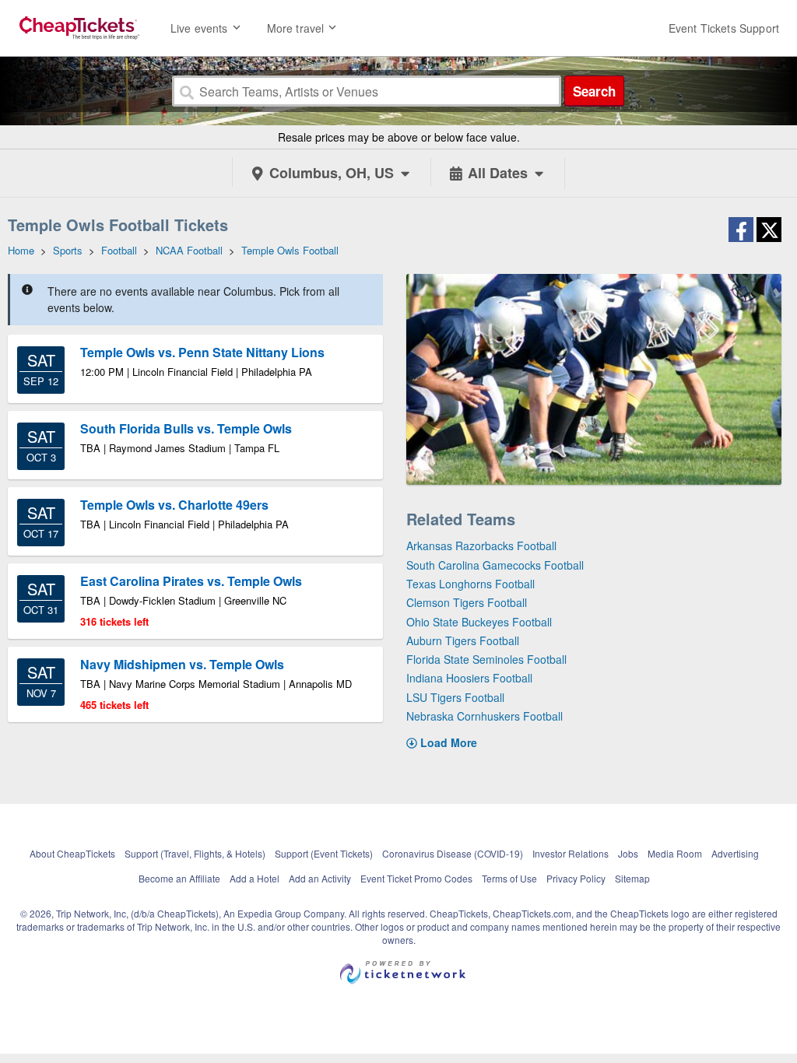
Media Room (675, 853)
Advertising (735, 853)
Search (594, 91)
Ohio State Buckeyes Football (479, 622)
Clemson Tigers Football (466, 602)
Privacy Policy (576, 878)
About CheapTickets (72, 853)
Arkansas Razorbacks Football (481, 545)
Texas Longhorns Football (470, 583)
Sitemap (632, 878)
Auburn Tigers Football (462, 640)
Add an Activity (320, 878)
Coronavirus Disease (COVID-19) (452, 853)
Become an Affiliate (179, 878)
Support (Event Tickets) (324, 853)
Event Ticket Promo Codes (416, 878)
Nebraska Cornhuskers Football (484, 716)
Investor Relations (570, 853)
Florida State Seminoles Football (486, 659)
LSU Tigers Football (455, 697)
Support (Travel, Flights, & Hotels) (195, 853)
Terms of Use (509, 878)
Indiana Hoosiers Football (469, 678)
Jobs (628, 853)
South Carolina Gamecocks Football (495, 565)
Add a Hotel (254, 878)
